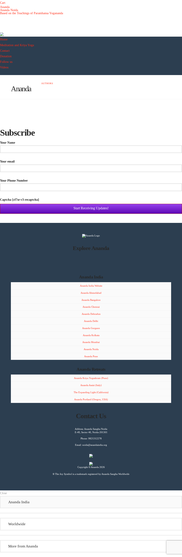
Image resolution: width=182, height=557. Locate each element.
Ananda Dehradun (91, 314)
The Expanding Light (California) (91, 392)
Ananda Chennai (91, 306)
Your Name (7, 142)
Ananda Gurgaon (91, 328)
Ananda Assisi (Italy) (91, 385)
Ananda (5, 7)
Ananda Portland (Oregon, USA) (91, 399)
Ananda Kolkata (91, 335)
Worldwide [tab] (17, 524)
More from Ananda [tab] (23, 546)
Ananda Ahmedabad (91, 292)
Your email (7, 161)
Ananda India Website (91, 285)
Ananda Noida (9, 10)
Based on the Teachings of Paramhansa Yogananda (31, 13)
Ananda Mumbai (91, 342)
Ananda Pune (91, 356)
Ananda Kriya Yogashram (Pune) (91, 378)
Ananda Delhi (91, 321)
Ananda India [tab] (19, 502)
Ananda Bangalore (91, 300)
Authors (47, 83)
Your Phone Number (14, 180)
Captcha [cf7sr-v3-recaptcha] (19, 199)
